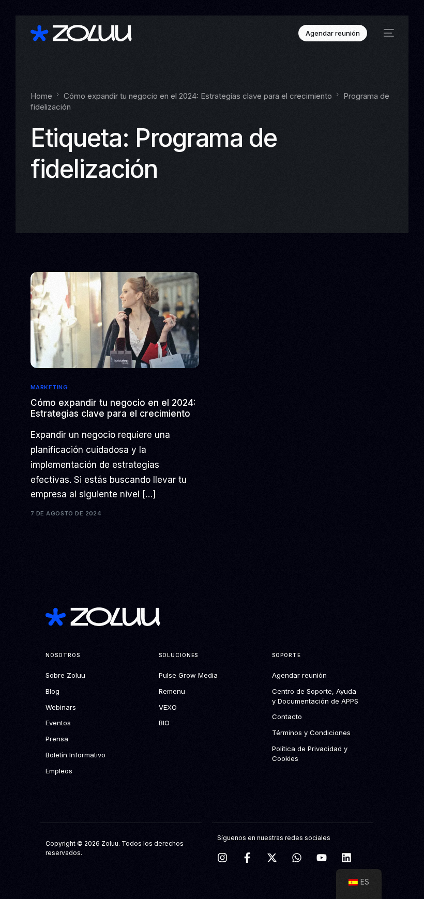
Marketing (49, 387)
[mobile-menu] (385, 33)
